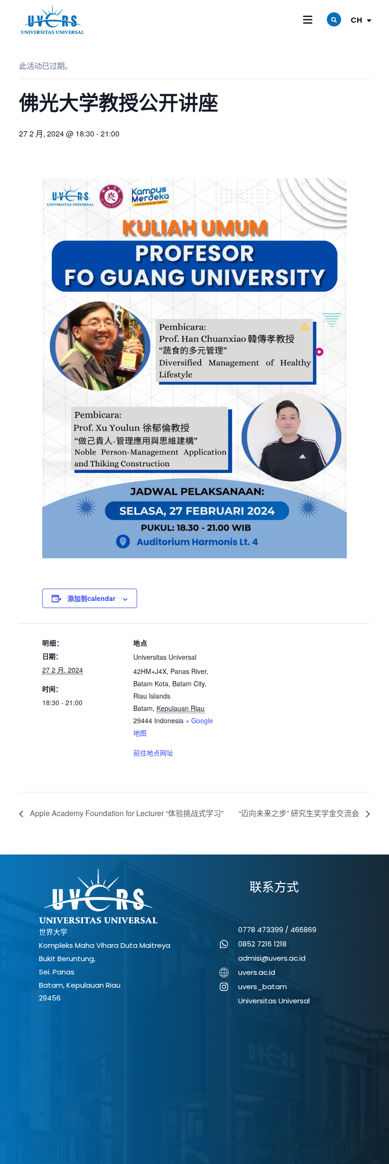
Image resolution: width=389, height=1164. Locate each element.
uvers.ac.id (256, 972)
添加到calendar (91, 598)
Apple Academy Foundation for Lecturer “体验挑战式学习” (125, 813)
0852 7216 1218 (262, 944)
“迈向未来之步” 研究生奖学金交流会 (300, 813)
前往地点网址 (153, 752)
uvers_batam (262, 986)
